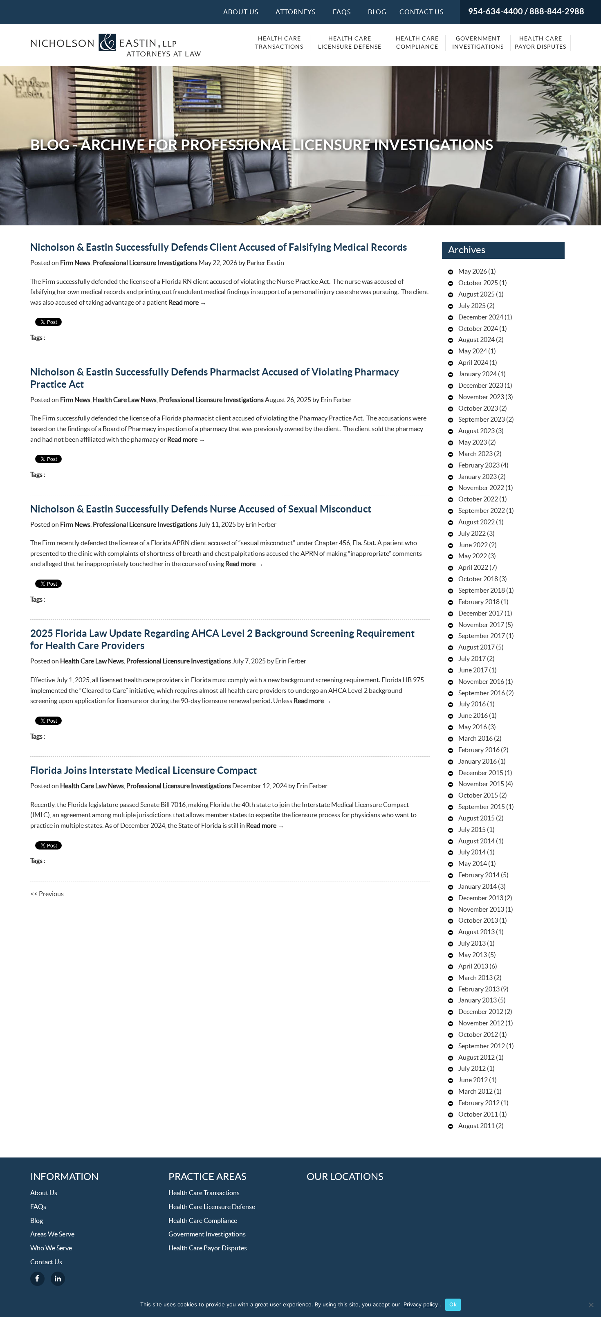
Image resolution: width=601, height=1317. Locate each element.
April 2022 (473, 567)
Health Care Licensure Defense (349, 43)
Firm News (75, 263)
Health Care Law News (125, 400)
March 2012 (475, 1091)
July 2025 (472, 306)
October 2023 (478, 408)
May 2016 (472, 727)
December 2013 (480, 898)
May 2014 (472, 864)
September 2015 (481, 807)
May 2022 (472, 556)
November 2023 (481, 397)
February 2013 (479, 989)
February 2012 (479, 1103)
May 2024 (472, 351)
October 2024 (478, 329)
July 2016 (472, 704)
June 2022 (473, 545)
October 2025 (478, 283)
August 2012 (476, 1057)
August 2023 (476, 431)
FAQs (38, 1207)
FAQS (342, 12)
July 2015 (472, 830)
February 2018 (479, 602)
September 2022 (481, 511)
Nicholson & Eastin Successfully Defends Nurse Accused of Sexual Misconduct (200, 509)
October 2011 (478, 1114)
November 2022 (481, 488)
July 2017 (472, 659)
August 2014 (476, 841)
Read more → (187, 302)
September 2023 (481, 419)
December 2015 (480, 773)
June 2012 (473, 1080)
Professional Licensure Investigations (145, 263)
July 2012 (472, 1068)
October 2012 (478, 1035)
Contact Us (421, 12)
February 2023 (479, 465)
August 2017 (476, 647)
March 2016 (475, 738)
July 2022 (472, 533)
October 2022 (478, 499)
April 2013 (473, 966)
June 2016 (473, 715)
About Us (240, 12)
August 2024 (476, 340)
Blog (377, 12)
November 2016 (481, 682)
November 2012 (481, 1023)
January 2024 (477, 374)
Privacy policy (421, 1304)
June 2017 (473, 670)
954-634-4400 (495, 12)
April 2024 (473, 363)
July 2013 (472, 943)
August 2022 (476, 522)
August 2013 (476, 932)
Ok (453, 1304)
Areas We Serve (52, 1234)
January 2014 (477, 886)
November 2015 (481, 784)
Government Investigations (478, 43)
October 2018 (478, 579)
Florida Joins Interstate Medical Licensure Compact (143, 771)
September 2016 (481, 693)
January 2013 (477, 1000)
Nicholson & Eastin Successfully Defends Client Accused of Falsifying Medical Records (218, 248)
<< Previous (47, 894)
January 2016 (477, 761)
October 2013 (478, 920)
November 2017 (481, 625)
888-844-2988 (556, 12)
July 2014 (472, 852)
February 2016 (479, 750)
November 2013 (481, 909)
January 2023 (477, 477)
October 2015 (478, 795)
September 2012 (481, 1046)
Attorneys (296, 12)
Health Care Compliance (417, 43)
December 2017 (480, 613)
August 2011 (476, 1126)
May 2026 (472, 271)
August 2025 (476, 294)
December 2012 (480, 1012)
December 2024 (480, 317)
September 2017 (481, 636)
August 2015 (476, 818)
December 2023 (480, 385)
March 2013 (475, 978)
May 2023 (472, 442)
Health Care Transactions (279, 43)
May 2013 (472, 955)
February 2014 (479, 875)
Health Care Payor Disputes (540, 43)
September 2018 (481, 590)
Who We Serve (51, 1248)
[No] (591, 1305)
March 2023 (475, 454)
